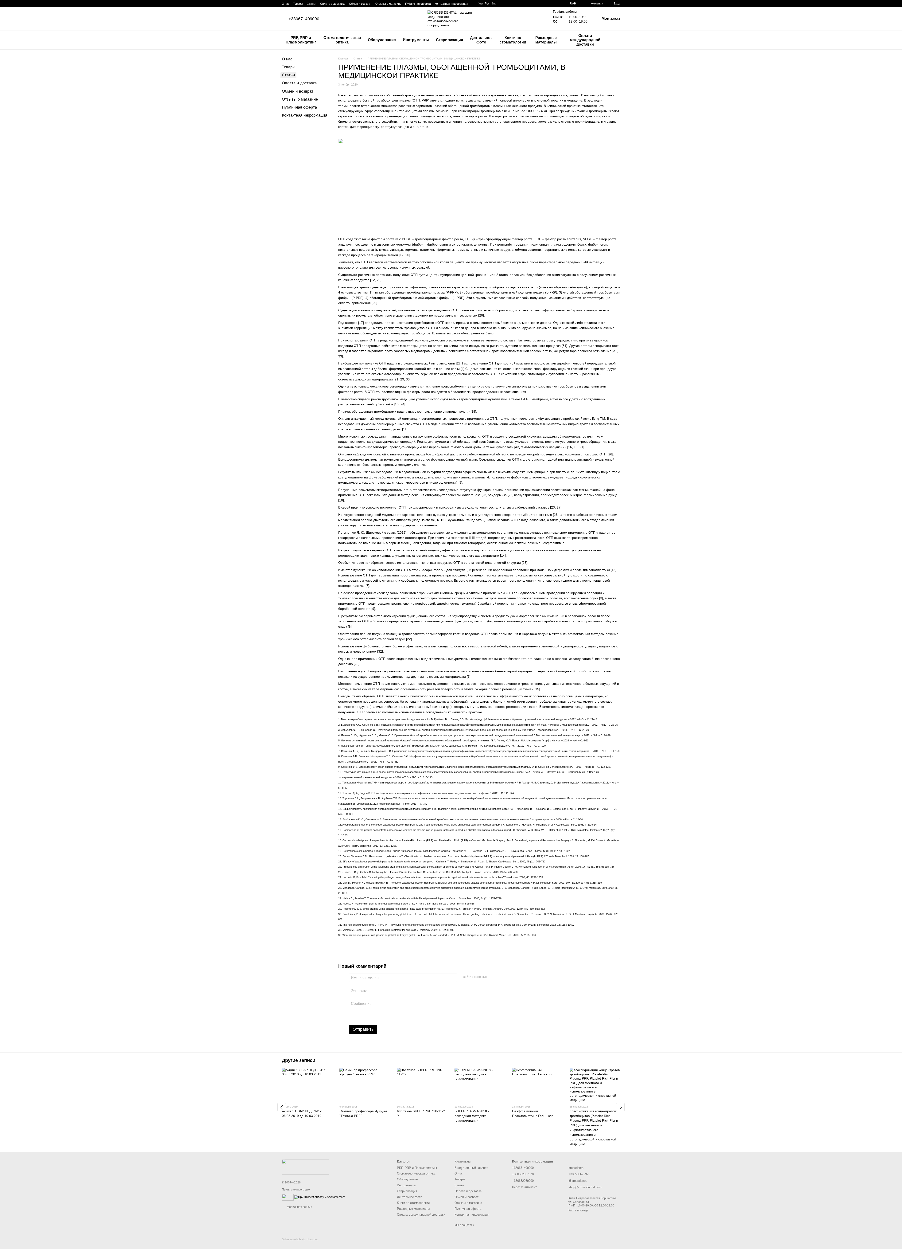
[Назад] (281, 1107)
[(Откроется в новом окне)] (288, 1197)
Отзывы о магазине (388, 3)
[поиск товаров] (616, 40)
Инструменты (416, 40)
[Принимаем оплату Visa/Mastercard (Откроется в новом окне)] (319, 1197)
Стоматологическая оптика (342, 40)
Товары (298, 3)
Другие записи (298, 1060)
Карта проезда (578, 1210)
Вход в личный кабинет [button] (471, 1168)
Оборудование (382, 40)
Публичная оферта (418, 3)
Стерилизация (449, 40)
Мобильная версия (299, 1207)
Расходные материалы (546, 40)
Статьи (311, 3)
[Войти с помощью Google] (499, 977)
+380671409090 (303, 19)
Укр (480, 3)
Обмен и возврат (360, 3)
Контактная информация (451, 3)
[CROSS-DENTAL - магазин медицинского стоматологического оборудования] (305, 1167)
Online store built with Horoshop (300, 1239)
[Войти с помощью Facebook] (492, 977)
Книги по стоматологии (513, 40)
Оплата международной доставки (585, 40)
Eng (494, 3)
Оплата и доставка (332, 3)
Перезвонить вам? (524, 1187)
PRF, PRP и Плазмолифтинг (301, 40)
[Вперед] (620, 1107)
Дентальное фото (481, 40)
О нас (285, 3)
